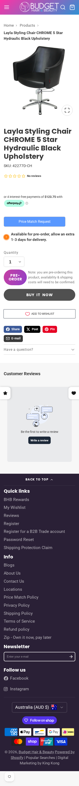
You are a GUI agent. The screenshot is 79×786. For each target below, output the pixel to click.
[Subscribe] (71, 656)
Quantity (11, 252)
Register (11, 523)
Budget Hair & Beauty (36, 752)
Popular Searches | (41, 757)
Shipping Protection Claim (28, 547)
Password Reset (19, 539)
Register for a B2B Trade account (34, 531)
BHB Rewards (16, 499)
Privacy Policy (17, 605)
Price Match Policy (21, 597)
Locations (13, 589)
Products (27, 25)
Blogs (9, 565)
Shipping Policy (18, 613)
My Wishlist (14, 507)
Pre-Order (15, 277)
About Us (12, 573)
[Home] (39, 7)
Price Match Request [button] (34, 221)
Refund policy (16, 629)
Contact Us (14, 581)
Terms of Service (19, 621)
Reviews (11, 515)
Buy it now (39, 294)
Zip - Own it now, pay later (27, 637)
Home (9, 25)
